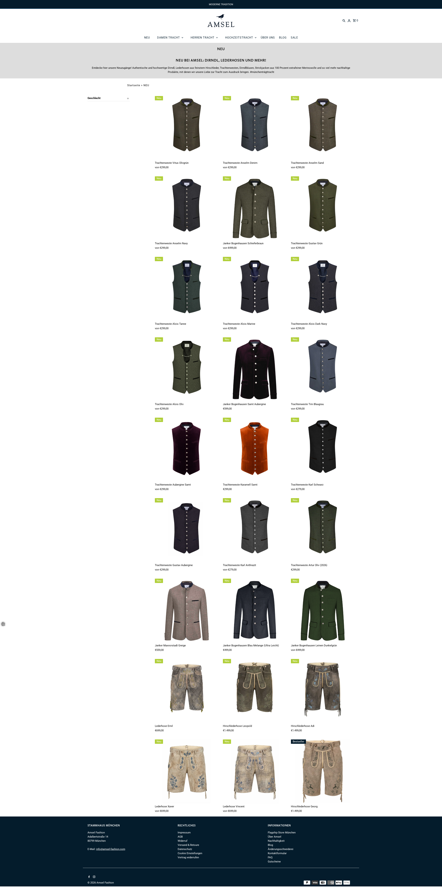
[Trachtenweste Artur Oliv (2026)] (323, 530)
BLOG (283, 37)
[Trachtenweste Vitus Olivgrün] (187, 128)
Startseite (133, 85)
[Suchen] (344, 20)
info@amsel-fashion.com (110, 849)
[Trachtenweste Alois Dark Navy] (323, 289)
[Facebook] (89, 877)
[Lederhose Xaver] (187, 771)
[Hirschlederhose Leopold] (255, 691)
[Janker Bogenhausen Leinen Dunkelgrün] (323, 610)
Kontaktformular (277, 853)
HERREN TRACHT (202, 37)
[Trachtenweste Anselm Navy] (187, 208)
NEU (147, 37)
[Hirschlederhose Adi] (323, 691)
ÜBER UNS (268, 37)
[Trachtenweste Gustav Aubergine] (187, 530)
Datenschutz (185, 849)
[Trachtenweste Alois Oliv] (187, 369)
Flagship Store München (282, 832)
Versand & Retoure (188, 845)
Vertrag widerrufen (188, 857)
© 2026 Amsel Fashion (101, 882)
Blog (270, 845)
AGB (180, 836)
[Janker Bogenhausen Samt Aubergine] (255, 369)
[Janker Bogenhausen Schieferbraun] (255, 208)
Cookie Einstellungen (190, 853)
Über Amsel (274, 836)
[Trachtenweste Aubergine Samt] (187, 449)
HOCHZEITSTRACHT (239, 37)
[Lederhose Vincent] (255, 771)
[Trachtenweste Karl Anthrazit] (255, 530)
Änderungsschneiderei (280, 849)
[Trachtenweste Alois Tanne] (187, 289)
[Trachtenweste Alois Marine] (255, 289)
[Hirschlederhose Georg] (323, 771)
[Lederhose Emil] (187, 691)
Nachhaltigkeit (276, 840)
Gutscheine (274, 861)
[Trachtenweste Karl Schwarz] (323, 449)
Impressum (184, 832)
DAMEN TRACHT (168, 37)
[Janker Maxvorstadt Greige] (187, 610)
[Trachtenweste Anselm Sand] (323, 128)
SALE (294, 37)
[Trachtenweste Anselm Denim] (255, 128)
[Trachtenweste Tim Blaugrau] (323, 369)
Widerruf (182, 840)
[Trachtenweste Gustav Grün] (323, 208)
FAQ (270, 857)
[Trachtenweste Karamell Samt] (255, 449)
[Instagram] (93, 877)
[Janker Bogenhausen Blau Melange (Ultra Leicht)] (255, 610)
